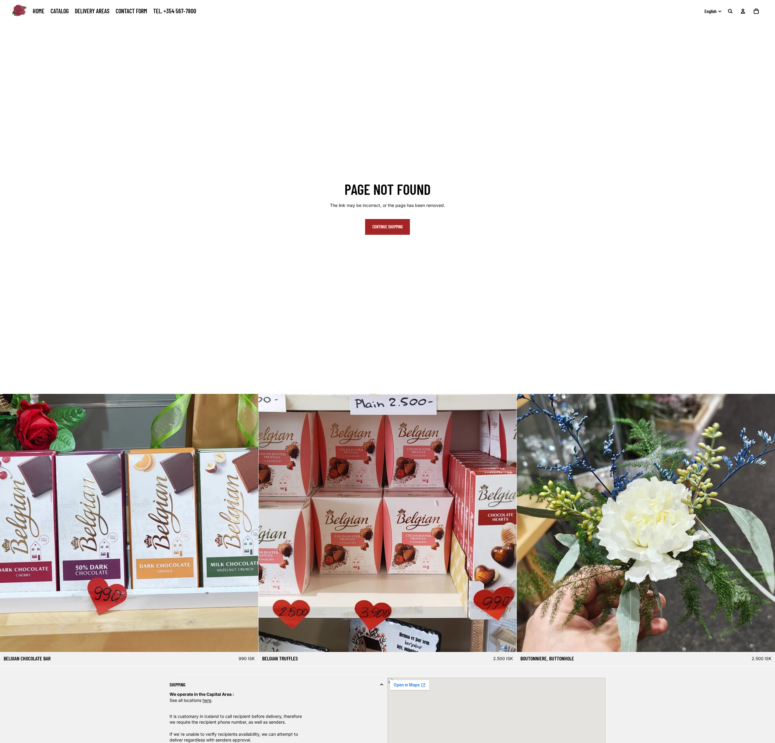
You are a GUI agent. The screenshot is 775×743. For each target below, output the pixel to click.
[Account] (743, 11)
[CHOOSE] (248, 642)
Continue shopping (387, 226)
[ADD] (765, 642)
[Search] (730, 11)
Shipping (177, 684)
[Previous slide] (523, 523)
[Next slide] (768, 523)
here (207, 699)
